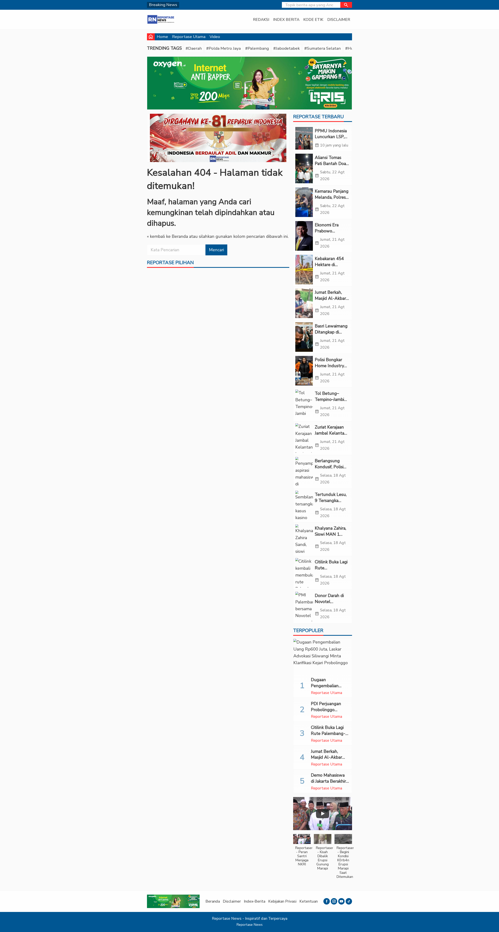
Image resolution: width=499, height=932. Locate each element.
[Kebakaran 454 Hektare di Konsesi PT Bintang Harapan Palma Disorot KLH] (304, 269)
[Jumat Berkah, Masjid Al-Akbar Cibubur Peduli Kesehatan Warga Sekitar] (304, 303)
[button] (346, 5)
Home (162, 36)
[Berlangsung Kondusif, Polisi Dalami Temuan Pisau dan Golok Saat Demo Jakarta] (304, 472)
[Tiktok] (349, 901)
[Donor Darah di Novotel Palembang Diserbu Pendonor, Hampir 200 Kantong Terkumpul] (304, 606)
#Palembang (257, 48)
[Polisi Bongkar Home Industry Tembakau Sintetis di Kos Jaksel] (304, 370)
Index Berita (286, 19)
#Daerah (194, 48)
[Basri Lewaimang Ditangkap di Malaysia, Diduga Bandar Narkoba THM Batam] (304, 337)
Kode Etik (313, 19)
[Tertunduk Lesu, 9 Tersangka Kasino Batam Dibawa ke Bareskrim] (304, 505)
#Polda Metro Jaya (223, 48)
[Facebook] (326, 901)
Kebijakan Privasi (282, 901)
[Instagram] (334, 901)
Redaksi (261, 19)
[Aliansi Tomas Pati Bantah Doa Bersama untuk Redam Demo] (304, 168)
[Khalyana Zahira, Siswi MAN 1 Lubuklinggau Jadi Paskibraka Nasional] (304, 539)
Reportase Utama (188, 36)
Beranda (212, 901)
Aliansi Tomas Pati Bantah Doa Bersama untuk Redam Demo (330, 166)
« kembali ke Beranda (167, 236)
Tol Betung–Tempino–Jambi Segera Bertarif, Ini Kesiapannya (330, 402)
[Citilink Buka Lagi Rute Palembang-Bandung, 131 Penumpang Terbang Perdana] (304, 573)
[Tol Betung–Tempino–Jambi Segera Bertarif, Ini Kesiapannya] (304, 404)
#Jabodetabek (286, 48)
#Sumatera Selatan (322, 48)
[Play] (322, 813)
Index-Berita (254, 901)
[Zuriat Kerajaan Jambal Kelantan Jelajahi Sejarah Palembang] (304, 438)
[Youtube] (341, 901)
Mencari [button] (216, 250)
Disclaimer (338, 19)
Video (215, 36)
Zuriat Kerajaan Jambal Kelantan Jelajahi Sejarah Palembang (331, 436)
